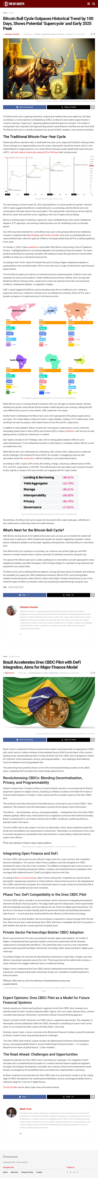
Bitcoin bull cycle (16, 587)
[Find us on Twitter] (70, 1172)
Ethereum (70, 431)
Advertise (14, 1172)
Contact (39, 1172)
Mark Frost (9, 673)
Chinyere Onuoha (12, 34)
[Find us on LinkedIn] (74, 1172)
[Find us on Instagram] (77, 1172)
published (33, 247)
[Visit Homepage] (14, 3)
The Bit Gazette (10, 1087)
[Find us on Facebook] (67, 1172)
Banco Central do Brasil (25, 878)
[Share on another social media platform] (93, 107)
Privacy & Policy (27, 1172)
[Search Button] (93, 4)
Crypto (11, 13)
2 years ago (27, 34)
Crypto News (46, 34)
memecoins (29, 458)
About (5, 1172)
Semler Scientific (51, 235)
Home (5, 13)
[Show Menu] (88, 4)
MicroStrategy (33, 235)
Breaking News (14, 656)
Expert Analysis (58, 34)
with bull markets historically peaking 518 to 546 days (34, 152)
